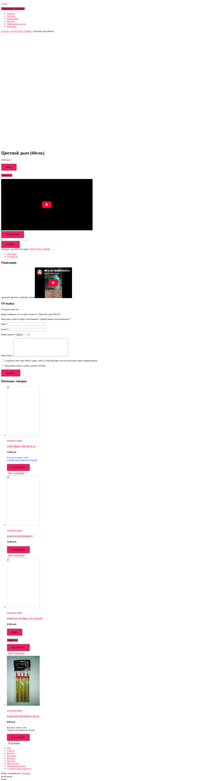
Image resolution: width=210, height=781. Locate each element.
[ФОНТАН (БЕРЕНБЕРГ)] (23, 525)
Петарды (11, 16)
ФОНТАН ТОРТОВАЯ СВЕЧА (23, 716)
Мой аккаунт (13, 763)
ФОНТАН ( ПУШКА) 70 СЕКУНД (25, 618)
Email (4, 329)
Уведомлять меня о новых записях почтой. (25, 366)
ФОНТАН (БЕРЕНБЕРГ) (20, 536)
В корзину (10, 244)
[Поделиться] (5, 776)
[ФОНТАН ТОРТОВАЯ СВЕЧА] (23, 705)
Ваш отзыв (7, 355)
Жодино (11, 21)
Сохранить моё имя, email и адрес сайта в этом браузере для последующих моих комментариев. (51, 360)
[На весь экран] (8, 776)
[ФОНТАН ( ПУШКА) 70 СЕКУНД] (23, 607)
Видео (9, 167)
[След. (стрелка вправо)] (5, 779)
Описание (12, 254)
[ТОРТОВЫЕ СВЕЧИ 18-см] (23, 435)
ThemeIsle (25, 773)
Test (9, 748)
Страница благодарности (19, 768)
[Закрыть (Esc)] (2, 776)
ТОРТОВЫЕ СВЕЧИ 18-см (21, 446)
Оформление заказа (16, 24)
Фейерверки (13, 19)
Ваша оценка (8, 334)
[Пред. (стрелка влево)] (2, 779)
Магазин (11, 761)
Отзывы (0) (12, 256)
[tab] (108, 254)
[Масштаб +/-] (11, 776)
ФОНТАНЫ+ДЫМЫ (21, 31)
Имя (4, 324)
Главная (11, 13)
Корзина (11, 758)
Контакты (11, 26)
